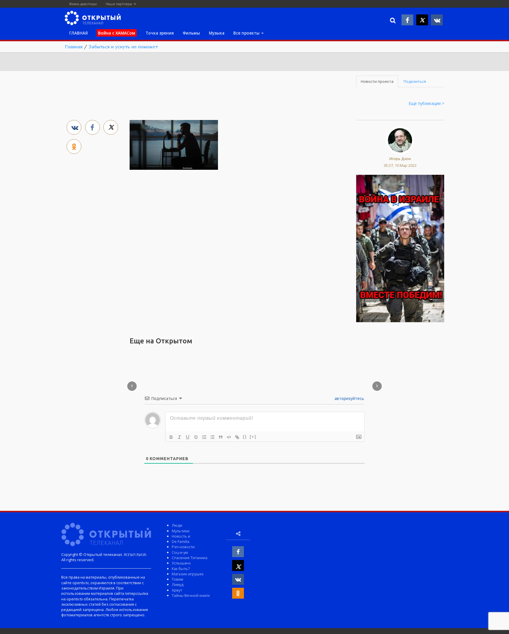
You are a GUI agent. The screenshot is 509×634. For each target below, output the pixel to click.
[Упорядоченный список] (204, 437)
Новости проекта (377, 81)
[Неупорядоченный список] (212, 437)
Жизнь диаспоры (83, 3)
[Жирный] (171, 437)
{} (245, 436)
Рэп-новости (183, 546)
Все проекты (247, 33)
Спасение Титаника (189, 557)
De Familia (180, 541)
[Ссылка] (237, 437)
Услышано (181, 563)
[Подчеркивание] (188, 437)
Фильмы (191, 33)
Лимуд (178, 584)
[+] (253, 436)
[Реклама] (400, 248)
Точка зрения (160, 33)
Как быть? (181, 568)
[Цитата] (221, 437)
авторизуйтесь (349, 398)
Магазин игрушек (188, 574)
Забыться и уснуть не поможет (123, 47)
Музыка (216, 33)
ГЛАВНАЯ (78, 33)
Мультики (180, 530)
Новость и (181, 536)
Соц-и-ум (180, 552)
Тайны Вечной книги (191, 595)
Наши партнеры (119, 3)
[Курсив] (179, 437)
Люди (177, 525)
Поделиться (415, 81)
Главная (73, 47)
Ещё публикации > (426, 103)
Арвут (177, 590)
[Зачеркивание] (196, 437)
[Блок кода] (229, 437)
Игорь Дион (400, 159)
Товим (177, 579)
